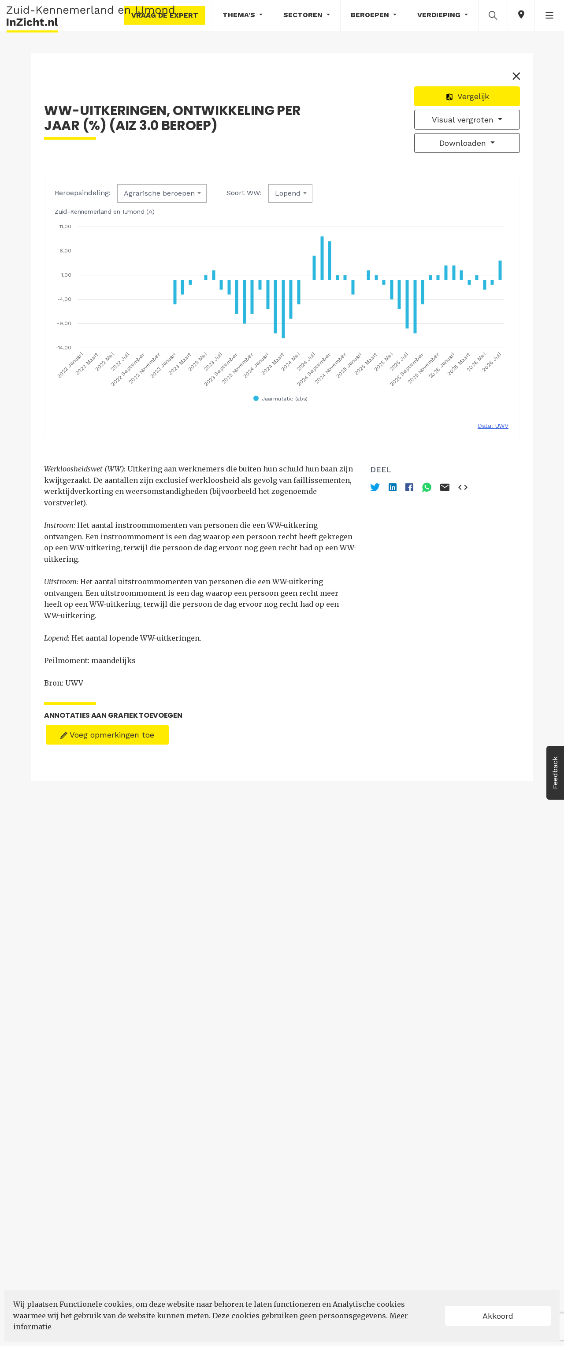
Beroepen (371, 15)
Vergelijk (472, 96)
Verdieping (440, 15)
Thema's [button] (240, 15)
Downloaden (464, 143)
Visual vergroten (464, 119)
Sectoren (304, 15)
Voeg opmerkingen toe (110, 734)
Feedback (555, 772)
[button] (493, 15)
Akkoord (497, 1315)
